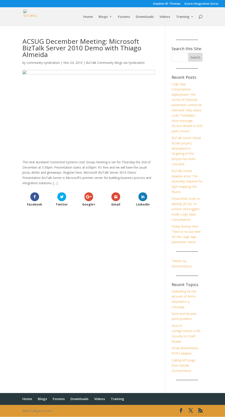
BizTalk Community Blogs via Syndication (115, 63)
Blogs (103, 17)
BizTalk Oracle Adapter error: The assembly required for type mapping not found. (187, 181)
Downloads (145, 17)
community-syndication (43, 63)
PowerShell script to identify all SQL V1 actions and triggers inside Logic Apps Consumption (186, 209)
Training (182, 17)
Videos (165, 17)
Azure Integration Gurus (201, 4)
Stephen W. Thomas (166, 4)
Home (88, 17)
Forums (124, 17)
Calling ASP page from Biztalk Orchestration (183, 365)
